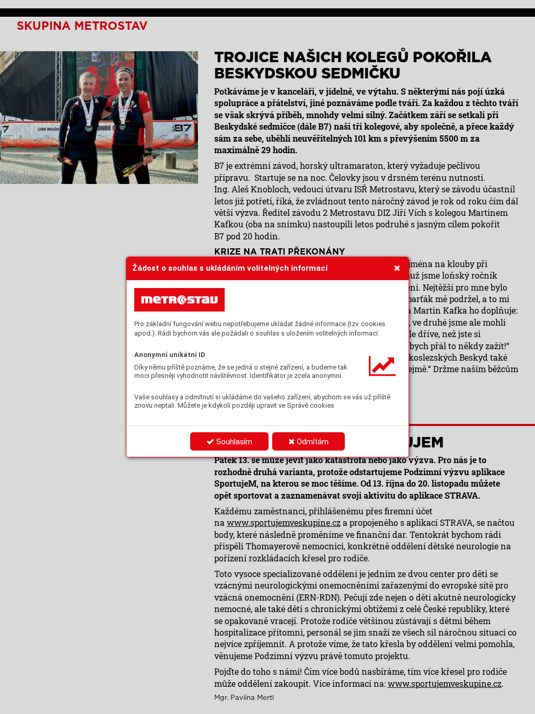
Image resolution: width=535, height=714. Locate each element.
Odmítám (312, 441)
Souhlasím (233, 441)
